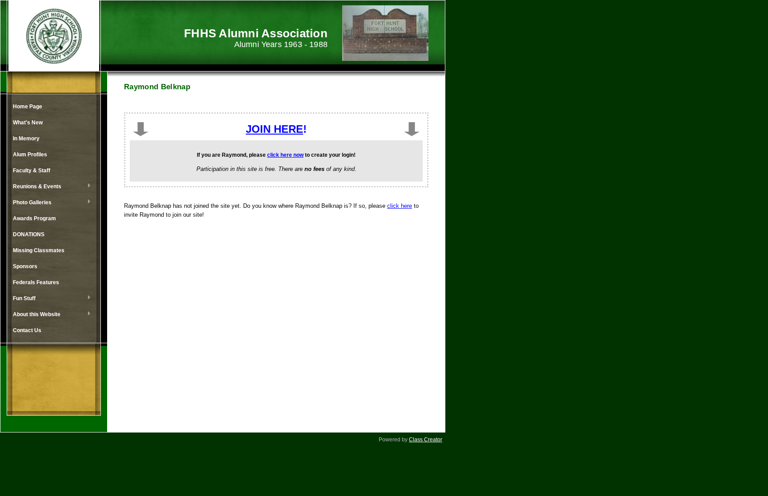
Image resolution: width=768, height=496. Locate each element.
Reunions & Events (34, 186)
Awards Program (34, 218)
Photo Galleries (30, 202)
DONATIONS (28, 234)
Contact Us (27, 330)
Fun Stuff (22, 298)
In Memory (26, 138)
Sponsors (25, 266)
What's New (28, 122)
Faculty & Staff (31, 170)
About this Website (34, 314)
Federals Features (36, 282)
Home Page (27, 106)
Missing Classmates (38, 250)
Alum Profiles (30, 154)
